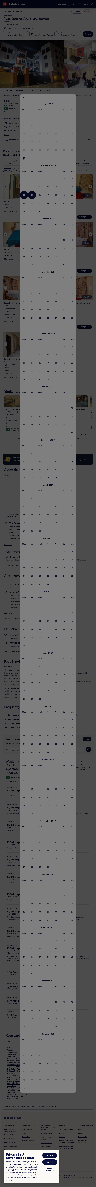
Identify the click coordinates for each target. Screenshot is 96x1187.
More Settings (50, 1169)
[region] (31, 1166)
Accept (49, 1155)
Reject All (49, 1162)
